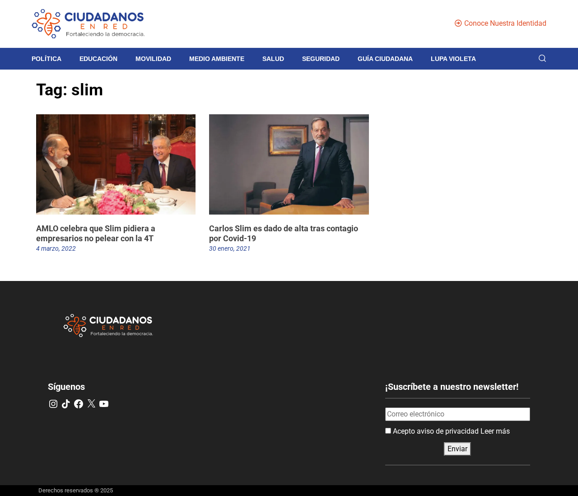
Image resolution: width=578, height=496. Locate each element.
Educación (98, 58)
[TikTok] (66, 403)
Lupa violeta (453, 58)
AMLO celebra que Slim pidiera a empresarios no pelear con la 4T (95, 233)
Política (46, 58)
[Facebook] (78, 403)
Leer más (495, 431)
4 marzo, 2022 (56, 248)
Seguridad (321, 58)
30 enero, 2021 (230, 248)
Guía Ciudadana (385, 58)
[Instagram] (53, 403)
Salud (273, 58)
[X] (91, 403)
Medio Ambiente (216, 58)
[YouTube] (103, 403)
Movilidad (153, 58)
